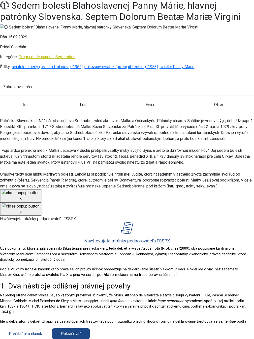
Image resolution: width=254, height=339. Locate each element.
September (65, 56)
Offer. (219, 104)
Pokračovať (71, 333)
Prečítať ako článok (25, 333)
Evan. (150, 104)
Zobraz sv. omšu (17, 86)
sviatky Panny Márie (176, 66)
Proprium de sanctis (36, 56)
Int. (25, 104)
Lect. (84, 104)
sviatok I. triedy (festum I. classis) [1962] (47, 66)
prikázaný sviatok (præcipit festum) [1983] (121, 66)
